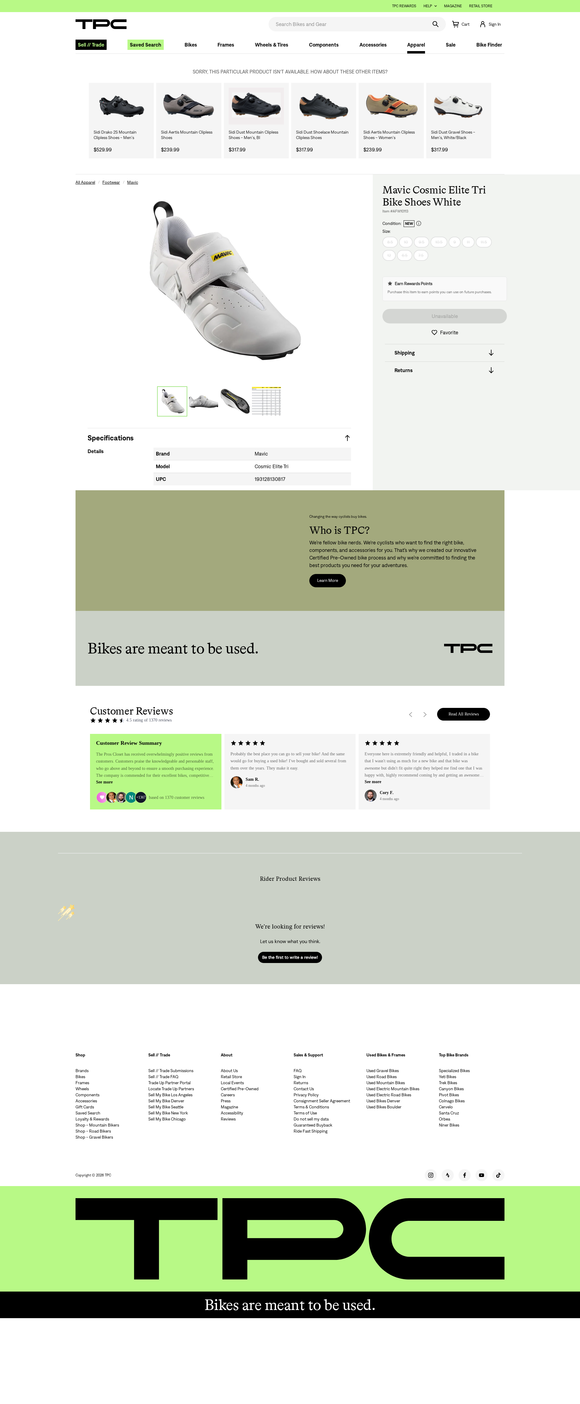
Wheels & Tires (271, 44)
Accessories (373, 44)
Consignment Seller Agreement (322, 1100)
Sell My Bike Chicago (167, 1119)
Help (428, 6)
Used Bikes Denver (383, 1100)
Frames (226, 44)
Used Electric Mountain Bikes (392, 1088)
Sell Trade (91, 44)
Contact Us (304, 1088)
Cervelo (446, 1106)
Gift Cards (85, 1106)
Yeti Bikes (447, 1076)
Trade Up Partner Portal (169, 1082)
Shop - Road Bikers (93, 1131)
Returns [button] (404, 370)
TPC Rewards (404, 6)
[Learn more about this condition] (419, 223)
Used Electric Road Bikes (388, 1094)
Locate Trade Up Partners (171, 1088)
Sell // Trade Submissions (170, 1070)
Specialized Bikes (454, 1070)
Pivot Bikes (449, 1094)
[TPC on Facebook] (465, 1175)
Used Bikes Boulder (383, 1106)
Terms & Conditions (311, 1106)
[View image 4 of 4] (266, 401)
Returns (301, 1082)
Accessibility (232, 1113)
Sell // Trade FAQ (163, 1076)
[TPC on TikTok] (498, 1175)
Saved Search (145, 44)
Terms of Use (305, 1113)
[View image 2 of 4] (203, 401)
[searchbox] (348, 24)
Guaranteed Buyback (313, 1125)
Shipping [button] (405, 352)
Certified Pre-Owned (240, 1088)
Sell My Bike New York (168, 1113)
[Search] (435, 24)
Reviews (228, 1119)
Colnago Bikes (452, 1100)
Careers (228, 1094)
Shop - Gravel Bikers (94, 1137)
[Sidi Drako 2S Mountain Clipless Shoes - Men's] (121, 106)
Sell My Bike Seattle (165, 1106)
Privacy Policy (306, 1094)
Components (324, 44)
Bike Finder (489, 44)
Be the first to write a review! (290, 957)
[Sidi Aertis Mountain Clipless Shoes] (188, 106)
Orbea (444, 1119)
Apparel (416, 44)
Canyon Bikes (451, 1088)
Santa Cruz (449, 1113)
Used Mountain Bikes (385, 1082)
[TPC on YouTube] (481, 1175)
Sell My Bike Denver (166, 1100)
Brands (82, 1070)
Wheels (82, 1088)
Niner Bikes (449, 1125)
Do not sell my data (311, 1119)
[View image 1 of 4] (172, 401)
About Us (229, 1070)
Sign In (300, 1076)
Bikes (191, 44)
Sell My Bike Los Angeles (170, 1094)
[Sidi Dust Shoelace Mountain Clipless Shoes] (323, 106)
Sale (451, 44)
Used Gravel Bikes (382, 1070)
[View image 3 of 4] (235, 401)
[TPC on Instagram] (431, 1175)
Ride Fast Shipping (310, 1131)
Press (225, 1100)
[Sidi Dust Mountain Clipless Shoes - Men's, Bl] (256, 106)
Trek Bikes (448, 1082)
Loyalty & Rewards (92, 1119)
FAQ (298, 1070)
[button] (489, 24)
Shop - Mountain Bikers (97, 1125)
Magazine (453, 6)
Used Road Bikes (381, 1076)
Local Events (232, 1082)
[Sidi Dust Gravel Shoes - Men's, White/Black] (458, 106)
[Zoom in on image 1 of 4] (219, 282)
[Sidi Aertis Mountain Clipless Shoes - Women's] (391, 106)
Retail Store (480, 6)
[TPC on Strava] (448, 1175)
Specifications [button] (111, 438)
